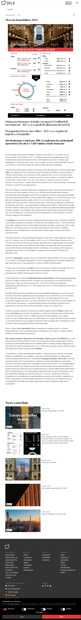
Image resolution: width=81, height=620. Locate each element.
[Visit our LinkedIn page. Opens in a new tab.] (43, 586)
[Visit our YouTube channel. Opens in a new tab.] (50, 586)
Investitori (45, 560)
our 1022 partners (13, 604)
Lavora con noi (10, 575)
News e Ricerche (11, 567)
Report (19, 15)
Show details (39, 612)
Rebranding (9, 565)
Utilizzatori (46, 555)
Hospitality (28, 565)
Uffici (26, 555)
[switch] (24, 609)
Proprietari (46, 557)
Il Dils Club (9, 562)
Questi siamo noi (11, 557)
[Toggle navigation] (76, 2)
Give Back (9, 570)
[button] (74, 15)
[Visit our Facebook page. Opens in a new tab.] (45, 586)
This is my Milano (11, 572)
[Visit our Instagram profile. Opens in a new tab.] (48, 586)
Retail (26, 562)
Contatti (8, 577)
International (9, 555)
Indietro (10, 9)
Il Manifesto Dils (11, 560)
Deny (21, 616)
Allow (61, 616)
